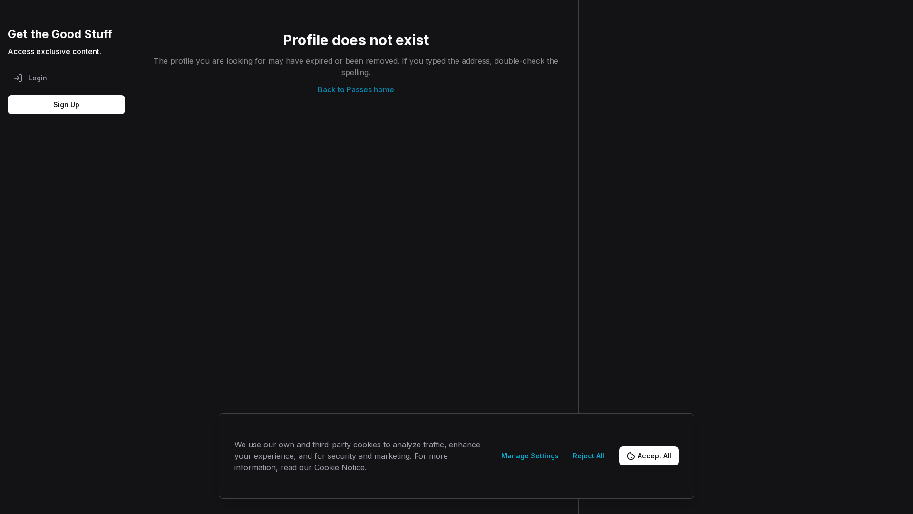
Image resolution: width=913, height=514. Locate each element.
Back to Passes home (356, 89)
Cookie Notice (339, 467)
